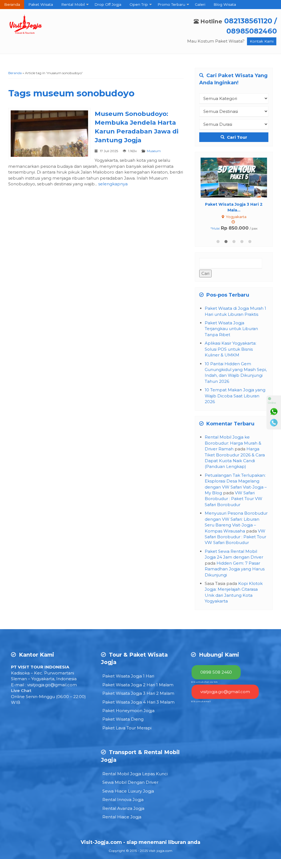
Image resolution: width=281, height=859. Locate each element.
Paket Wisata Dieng (123, 719)
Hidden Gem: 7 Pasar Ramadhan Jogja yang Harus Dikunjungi (235, 569)
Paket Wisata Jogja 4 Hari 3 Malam (138, 702)
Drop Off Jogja (107, 4)
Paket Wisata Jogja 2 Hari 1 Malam (137, 684)
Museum (154, 151)
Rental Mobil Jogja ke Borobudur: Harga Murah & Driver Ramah (233, 442)
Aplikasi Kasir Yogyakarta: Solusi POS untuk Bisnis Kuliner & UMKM (230, 349)
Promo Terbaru (171, 4)
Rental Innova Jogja (123, 799)
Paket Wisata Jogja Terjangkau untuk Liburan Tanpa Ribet (231, 328)
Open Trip (139, 4)
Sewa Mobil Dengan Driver (130, 782)
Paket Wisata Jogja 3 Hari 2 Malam (138, 693)
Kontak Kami (262, 41)
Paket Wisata (40, 4)
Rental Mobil (73, 4)
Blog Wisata (224, 4)
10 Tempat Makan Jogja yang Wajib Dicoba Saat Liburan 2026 (235, 395)
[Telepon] (274, 423)
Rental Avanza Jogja (123, 808)
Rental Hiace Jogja (121, 816)
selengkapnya (113, 183)
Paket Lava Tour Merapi (126, 727)
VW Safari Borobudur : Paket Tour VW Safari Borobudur (233, 498)
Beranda (12, 4)
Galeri (200, 4)
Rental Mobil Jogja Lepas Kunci (135, 773)
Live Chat (21, 690)
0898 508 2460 (216, 672)
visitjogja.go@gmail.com (52, 684)
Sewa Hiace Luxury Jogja (128, 791)
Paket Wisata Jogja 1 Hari (128, 676)
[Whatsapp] (274, 412)
